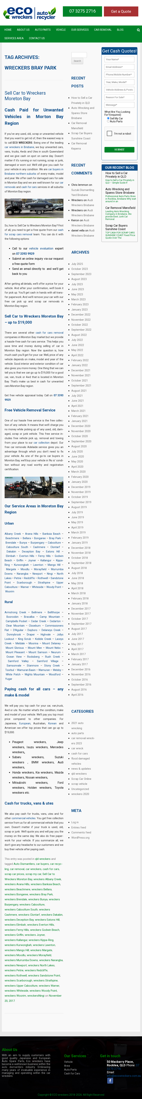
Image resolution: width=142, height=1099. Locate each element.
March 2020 (78, 471)
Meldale (20, 643)
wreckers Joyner (35, 935)
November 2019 (81, 492)
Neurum (56, 652)
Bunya (23, 542)
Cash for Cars (72, 1073)
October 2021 (79, 380)
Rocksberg (33, 656)
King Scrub (24, 638)
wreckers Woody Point (43, 990)
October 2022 (79, 324)
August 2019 (79, 507)
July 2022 (77, 340)
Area (67, 1065)
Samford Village (48, 661)
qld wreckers (42, 859)
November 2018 (81, 552)
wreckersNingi (35, 995)
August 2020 (79, 446)
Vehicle (61, 29)
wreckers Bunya (38, 899)
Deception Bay (31, 551)
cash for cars (29, 187)
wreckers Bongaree (16, 894)
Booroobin (12, 616)
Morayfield (40, 569)
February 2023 (80, 304)
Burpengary (37, 542)
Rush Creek (52, 656)
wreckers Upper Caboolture (21, 985)
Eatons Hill (53, 551)
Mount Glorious (15, 647)
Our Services (80, 29)
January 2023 (79, 309)
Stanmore (33, 665)
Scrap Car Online (81, 779)
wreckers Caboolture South (21, 909)
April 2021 (77, 406)
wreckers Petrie (14, 970)
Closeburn (35, 625)
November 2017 (81, 613)
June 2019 (77, 517)
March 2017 (78, 654)
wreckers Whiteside (16, 990)
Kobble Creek (43, 638)
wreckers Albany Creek (47, 879)
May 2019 (77, 522)
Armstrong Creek (15, 612)
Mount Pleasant (15, 652)
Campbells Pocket (16, 621)
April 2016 (77, 694)
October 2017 (79, 618)
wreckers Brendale (16, 899)
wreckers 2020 (80, 794)
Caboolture (54, 542)
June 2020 (77, 456)
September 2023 (81, 274)
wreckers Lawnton (44, 945)
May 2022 (77, 350)
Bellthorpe (54, 612)
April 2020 (77, 466)
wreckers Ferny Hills (17, 930)
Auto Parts (43, 29)
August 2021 (79, 390)
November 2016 (81, 674)
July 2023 (77, 284)
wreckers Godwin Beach (44, 930)
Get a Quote (121, 11)
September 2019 (81, 502)
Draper (31, 634)
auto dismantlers (12, 1067)
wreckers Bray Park (41, 894)
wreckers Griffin (14, 935)
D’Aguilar (18, 630)
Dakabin (11, 551)
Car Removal (103, 29)
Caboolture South (17, 547)
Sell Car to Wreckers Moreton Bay (25, 95)
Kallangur (45, 560)
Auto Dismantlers (24, 864)
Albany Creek (13, 533)
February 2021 (80, 416)
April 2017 (77, 649)
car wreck (77, 748)
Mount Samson (38, 652)
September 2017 (81, 623)
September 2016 (81, 684)
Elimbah (10, 555)
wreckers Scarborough (18, 980)
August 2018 (79, 568)
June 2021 (77, 400)
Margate (11, 569)
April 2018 (77, 588)
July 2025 (77, 264)
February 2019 (80, 537)
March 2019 (78, 532)
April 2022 (77, 355)
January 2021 (79, 421)
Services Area (14, 38)
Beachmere (12, 538)
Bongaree (40, 538)
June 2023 (77, 289)
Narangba (22, 573)
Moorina (33, 643)
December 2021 (80, 370)
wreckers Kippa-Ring (41, 940)
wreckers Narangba (51, 960)
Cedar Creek (38, 621)
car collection (42, 442)
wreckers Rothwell (16, 975)
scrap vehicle (79, 784)
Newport (38, 573)
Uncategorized (80, 789)
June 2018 (77, 578)
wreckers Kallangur (16, 940)
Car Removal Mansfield (120, 208)
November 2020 (81, 431)
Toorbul (9, 670)
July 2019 (77, 512)
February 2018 (80, 598)
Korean (52, 723)
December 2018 (80, 548)
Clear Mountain (15, 625)
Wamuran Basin (26, 670)
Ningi (50, 573)
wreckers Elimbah (15, 924)
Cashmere (39, 547)
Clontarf (55, 547)
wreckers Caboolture (32, 904)
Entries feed (78, 827)
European (25, 723)
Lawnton (38, 564)
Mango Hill (54, 564)
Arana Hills (31, 533)
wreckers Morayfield (39, 955)
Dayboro (32, 630)
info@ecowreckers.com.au (124, 1076)
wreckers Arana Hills (17, 884)
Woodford (54, 674)
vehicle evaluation (41, 248)
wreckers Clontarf (29, 914)
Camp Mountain (50, 616)
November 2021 (81, 375)
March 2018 (78, 593)
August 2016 (79, 689)
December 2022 (80, 314)
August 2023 (79, 279)
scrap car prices (14, 874)
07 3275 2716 (82, 11)
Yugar (8, 678)
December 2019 (80, 487)
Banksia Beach (51, 533)
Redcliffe (29, 578)
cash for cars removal (49, 332)
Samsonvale (14, 665)
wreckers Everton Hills (40, 924)
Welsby (57, 670)
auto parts (77, 733)
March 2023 (78, 299)
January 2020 (79, 482)
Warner (25, 587)
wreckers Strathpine (45, 980)
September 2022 (81, 329)
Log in (75, 822)
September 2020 (81, 441)
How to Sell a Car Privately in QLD (116, 174)
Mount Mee (35, 647)
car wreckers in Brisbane (19, 147)
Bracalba (29, 616)
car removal (17, 869)
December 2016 (80, 669)
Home (8, 29)
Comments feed (81, 832)
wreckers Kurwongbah (18, 945)
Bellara (27, 538)
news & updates (81, 768)
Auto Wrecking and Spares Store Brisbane (82, 113)
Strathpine (44, 582)
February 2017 (80, 659)
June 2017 (77, 639)
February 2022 (80, 360)
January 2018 (79, 603)
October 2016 (79, 679)
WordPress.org (80, 837)
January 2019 (79, 542)
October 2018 (79, 557)
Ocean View (14, 656)
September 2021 (81, 385)
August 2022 (79, 335)
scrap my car (33, 874)
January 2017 (79, 664)
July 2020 (77, 451)
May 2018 (77, 583)
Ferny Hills (44, 555)
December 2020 (80, 426)
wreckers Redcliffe (36, 970)
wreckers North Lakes (41, 965)
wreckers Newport (16, 965)
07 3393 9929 (25, 253)
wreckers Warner (49, 985)
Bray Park (55, 538)
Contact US (37, 38)
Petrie (17, 578)
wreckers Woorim (15, 995)
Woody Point (53, 587)
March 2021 (78, 411)
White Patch (13, 674)
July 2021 (77, 395)
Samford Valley (18, 661)
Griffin (19, 560)
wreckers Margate (41, 950)
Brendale (11, 542)
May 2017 (77, 644)
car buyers (42, 864)
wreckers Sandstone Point (44, 975)
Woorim (9, 591)
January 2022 (79, 365)
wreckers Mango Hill (17, 950)
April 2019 (77, 527)
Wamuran (44, 670)
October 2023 (79, 269)
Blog (120, 29)
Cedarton (55, 621)
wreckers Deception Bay (19, 919)
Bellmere (37, 612)
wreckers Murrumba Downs (21, 960)
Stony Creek (52, 665)
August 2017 (79, 628)
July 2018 (77, 573)
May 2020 (77, 461)
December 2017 (80, 608)
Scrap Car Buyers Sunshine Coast (116, 227)
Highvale (46, 634)
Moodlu (25, 569)
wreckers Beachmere (17, 889)
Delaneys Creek (51, 630)
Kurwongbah (21, 564)
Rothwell (43, 578)
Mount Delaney (51, 643)
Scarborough (24, 582)
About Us (23, 29)
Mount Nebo (53, 647)
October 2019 (79, 497)
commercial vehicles (24, 818)
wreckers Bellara (42, 889)
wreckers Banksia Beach (45, 884)
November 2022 (81, 319)
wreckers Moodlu (15, 955)
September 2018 (81, 563)
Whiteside (37, 587)
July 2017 (77, 634)
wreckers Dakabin (51, 914)
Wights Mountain (35, 674)
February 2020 (80, 477)
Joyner (32, 560)
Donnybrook (14, 634)
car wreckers (33, 869)
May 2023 (77, 294)
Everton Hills (26, 555)
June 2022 (77, 345)
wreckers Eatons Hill (47, 919)
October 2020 (79, 436)
